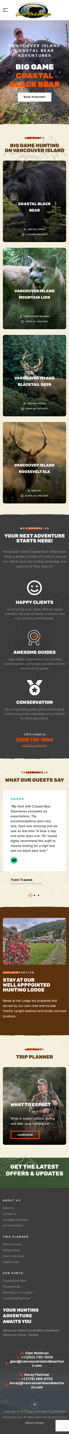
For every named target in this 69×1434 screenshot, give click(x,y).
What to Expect (31, 1104)
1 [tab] (30, 895)
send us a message (34, 745)
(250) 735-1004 (34, 739)
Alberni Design (34, 1422)
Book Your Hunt (35, 97)
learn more (25, 1134)
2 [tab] (34, 895)
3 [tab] (38, 895)
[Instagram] (34, 1405)
